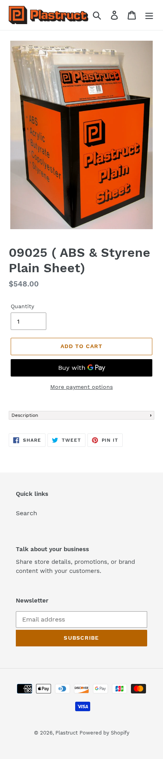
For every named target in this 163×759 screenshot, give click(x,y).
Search (26, 513)
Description (24, 415)
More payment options (81, 387)
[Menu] (149, 15)
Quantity (22, 306)
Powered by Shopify (104, 733)
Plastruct (66, 733)
